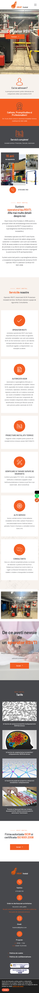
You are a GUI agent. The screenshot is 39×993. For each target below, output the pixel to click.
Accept (5, 990)
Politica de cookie (16, 953)
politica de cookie (18, 986)
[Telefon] (37, 500)
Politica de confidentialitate (20, 957)
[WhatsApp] (37, 496)
